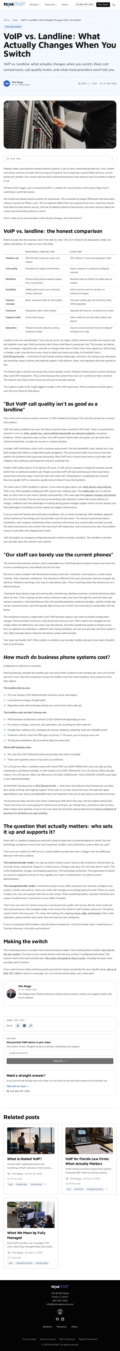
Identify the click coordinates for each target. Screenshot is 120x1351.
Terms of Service (48, 1339)
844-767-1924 (60, 1300)
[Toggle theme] (113, 4)
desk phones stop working (97, 487)
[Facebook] (57, 1319)
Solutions (34, 4)
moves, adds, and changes (87, 913)
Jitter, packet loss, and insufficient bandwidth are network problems (59, 433)
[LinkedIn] (62, 1319)
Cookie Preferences (88, 1339)
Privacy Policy (29, 1339)
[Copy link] (30, 1025)
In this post (14, 159)
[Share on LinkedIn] (24, 1025)
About (64, 4)
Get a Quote (103, 4)
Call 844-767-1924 (84, 4)
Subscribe (58, 1060)
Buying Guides (14, 27)
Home (6, 20)
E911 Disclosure (67, 1339)
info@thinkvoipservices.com (60, 1304)
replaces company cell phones (100, 495)
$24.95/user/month (14, 356)
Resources (50, 4)
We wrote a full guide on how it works (65, 958)
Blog (15, 20)
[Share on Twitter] (17, 1025)
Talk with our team (16, 1086)
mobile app (88, 491)
